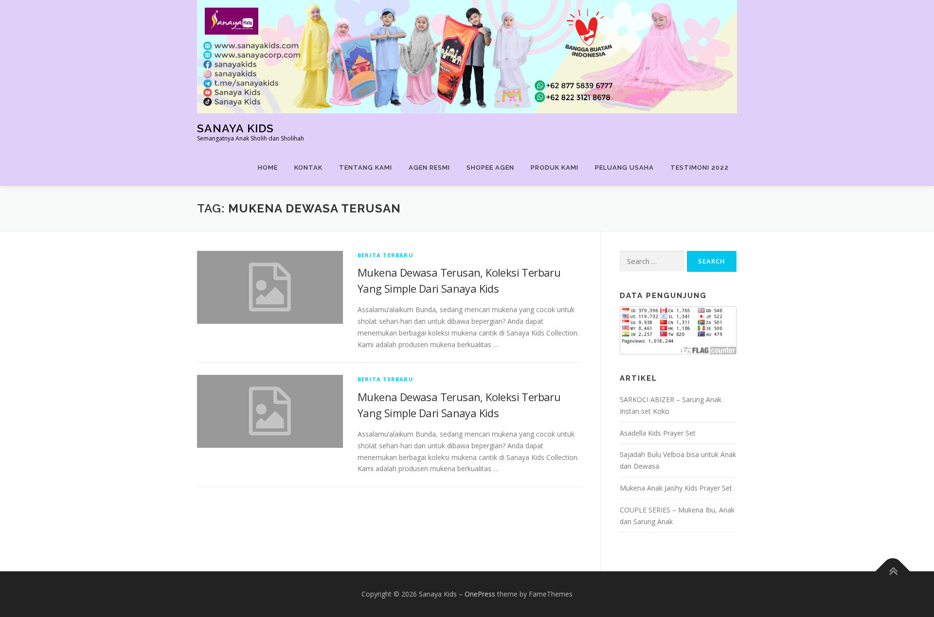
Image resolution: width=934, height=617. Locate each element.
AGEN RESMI (429, 167)
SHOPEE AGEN (490, 167)
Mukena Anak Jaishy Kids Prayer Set (676, 488)
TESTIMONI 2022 (699, 167)
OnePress (480, 594)
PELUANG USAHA (624, 167)
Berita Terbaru (385, 255)
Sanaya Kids (235, 128)
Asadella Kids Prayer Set (658, 433)
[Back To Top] (893, 571)
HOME (268, 167)
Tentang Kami (365, 167)
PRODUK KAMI (554, 167)
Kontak (308, 167)
